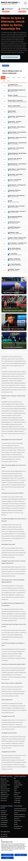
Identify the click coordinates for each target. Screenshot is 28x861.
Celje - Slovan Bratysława (14, 264)
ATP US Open (12, 175)
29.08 (18, 77)
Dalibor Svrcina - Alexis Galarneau (16, 195)
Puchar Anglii (3, 816)
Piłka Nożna (19, 233)
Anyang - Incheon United (14, 105)
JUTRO (8, 77)
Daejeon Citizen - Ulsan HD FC (15, 100)
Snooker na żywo (4, 796)
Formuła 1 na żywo (5, 781)
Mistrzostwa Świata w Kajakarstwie (16, 90)
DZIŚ (3, 77)
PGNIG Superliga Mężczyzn (20, 810)
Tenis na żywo (4, 798)
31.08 (3, 81)
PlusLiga (16, 812)
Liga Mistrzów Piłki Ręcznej (20, 808)
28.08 (13, 77)
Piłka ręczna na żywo (5, 790)
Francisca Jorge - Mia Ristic (15, 158)
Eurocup (16, 824)
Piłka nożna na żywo (5, 788)
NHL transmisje (17, 828)
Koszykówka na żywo (5, 784)
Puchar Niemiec (4, 822)
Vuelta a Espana (12, 111)
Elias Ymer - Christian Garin (15, 179)
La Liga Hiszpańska (18, 784)
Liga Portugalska (18, 796)
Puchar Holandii (4, 826)
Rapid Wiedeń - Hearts (13, 232)
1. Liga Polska (17, 798)
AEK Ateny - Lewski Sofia (14, 258)
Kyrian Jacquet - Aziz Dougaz (15, 174)
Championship (17, 792)
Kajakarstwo (12, 91)
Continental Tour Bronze (14, 222)
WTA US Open (12, 117)
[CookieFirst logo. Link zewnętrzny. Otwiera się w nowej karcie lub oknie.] (1, 840)
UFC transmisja (4, 834)
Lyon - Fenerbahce (12, 253)
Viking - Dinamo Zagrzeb (14, 248)
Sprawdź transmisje (12, 57)
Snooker (20, 85)
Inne (16, 91)
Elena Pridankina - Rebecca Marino (16, 127)
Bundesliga (16, 786)
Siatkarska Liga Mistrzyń (19, 816)
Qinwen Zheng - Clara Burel (14, 121)
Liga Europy (3, 812)
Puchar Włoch (4, 824)
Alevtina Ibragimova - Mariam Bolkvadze (18, 153)
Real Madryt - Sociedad (14, 269)
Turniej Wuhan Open (13, 84)
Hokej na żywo (4, 782)
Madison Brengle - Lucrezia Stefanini (17, 132)
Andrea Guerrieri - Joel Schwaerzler (17, 185)
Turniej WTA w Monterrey (14, 227)
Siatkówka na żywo (5, 794)
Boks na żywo (4, 779)
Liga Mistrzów (12, 249)
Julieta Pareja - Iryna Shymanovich (16, 116)
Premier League (17, 782)
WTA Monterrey (12, 228)
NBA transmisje (17, 820)
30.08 (23, 77)
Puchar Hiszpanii (4, 820)
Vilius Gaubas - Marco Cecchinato (16, 206)
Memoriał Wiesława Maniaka (15, 216)
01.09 (8, 81)
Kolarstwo (11, 112)
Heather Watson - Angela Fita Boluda (17, 169)
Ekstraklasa (16, 781)
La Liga (10, 270)
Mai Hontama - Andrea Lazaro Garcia (17, 137)
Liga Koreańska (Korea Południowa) (17, 96)
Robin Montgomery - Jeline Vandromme (18, 163)
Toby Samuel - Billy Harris (14, 190)
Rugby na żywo (4, 792)
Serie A (15, 788)
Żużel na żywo (4, 800)
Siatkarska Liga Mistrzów (19, 814)
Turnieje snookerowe (13, 85)
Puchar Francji (4, 818)
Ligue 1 (15, 790)
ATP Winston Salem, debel (15, 238)
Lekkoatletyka (12, 217)
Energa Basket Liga (18, 826)
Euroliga (16, 822)
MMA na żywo (4, 786)
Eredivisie (16, 794)
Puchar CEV (16, 818)
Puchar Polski (17, 802)
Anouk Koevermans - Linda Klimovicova (18, 142)
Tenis (17, 117)
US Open (10, 200)
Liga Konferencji (12, 233)
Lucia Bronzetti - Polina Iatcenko (16, 148)
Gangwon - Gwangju (13, 95)
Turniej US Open (12, 202)
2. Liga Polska (17, 800)
